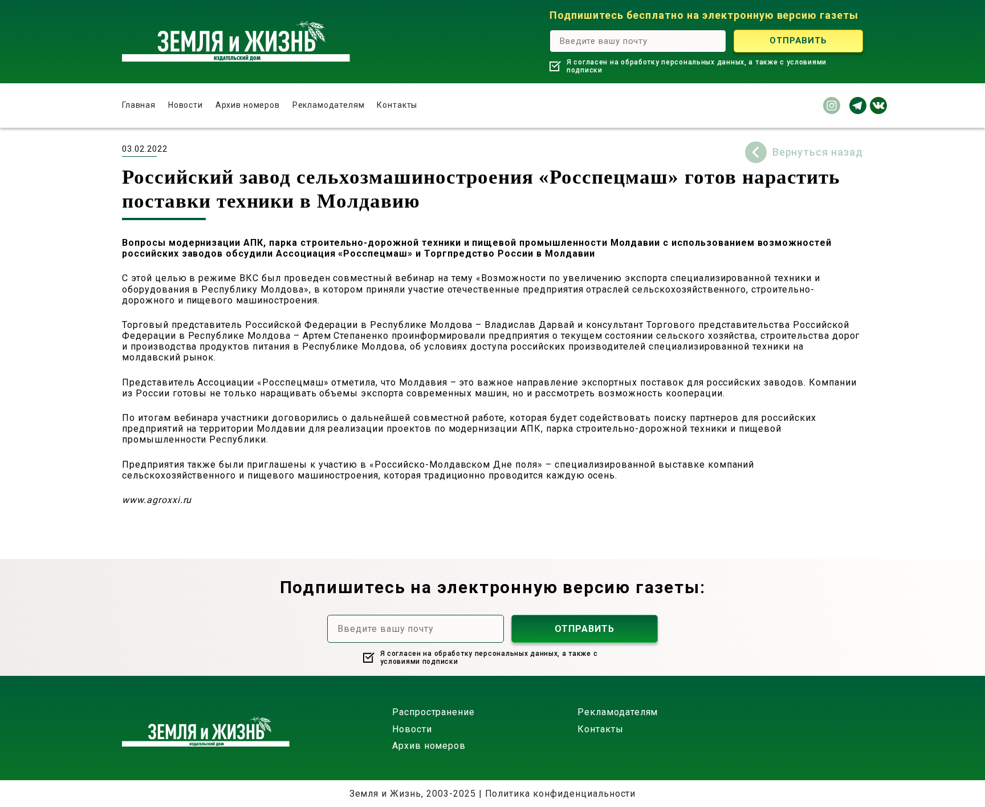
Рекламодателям (328, 105)
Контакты (397, 105)
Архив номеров (247, 105)
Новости (185, 105)
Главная (139, 105)
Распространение (433, 712)
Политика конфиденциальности (560, 793)
